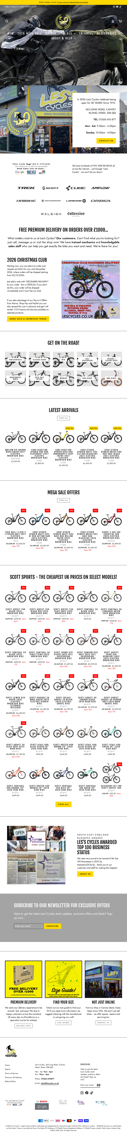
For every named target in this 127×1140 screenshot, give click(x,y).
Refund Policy (10, 1081)
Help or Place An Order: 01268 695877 (21, 6)
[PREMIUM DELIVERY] (23, 979)
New (11, 33)
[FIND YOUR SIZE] (63, 979)
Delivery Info (23, 1026)
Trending (86, 33)
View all (63, 418)
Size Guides (63, 1023)
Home (7, 1065)
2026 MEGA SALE (30, 33)
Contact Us (106, 140)
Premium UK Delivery (13, 1077)
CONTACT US (103, 1023)
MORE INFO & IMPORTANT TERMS (28, 319)
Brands (52, 33)
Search (7, 1069)
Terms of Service (11, 1073)
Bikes (68, 33)
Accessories (107, 33)
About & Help (62, 38)
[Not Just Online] (103, 979)
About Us (85, 874)
